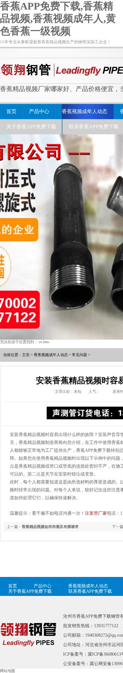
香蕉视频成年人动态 (84, 111)
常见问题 (79, 355)
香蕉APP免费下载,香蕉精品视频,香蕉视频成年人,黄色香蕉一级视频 (58, 18)
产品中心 (39, 111)
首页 (11, 111)
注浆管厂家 (96, 513)
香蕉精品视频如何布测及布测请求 (50, 526)
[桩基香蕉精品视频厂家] (28, 655)
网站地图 (7, 671)
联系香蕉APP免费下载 (94, 126)
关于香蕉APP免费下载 (31, 126)
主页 (26, 355)
